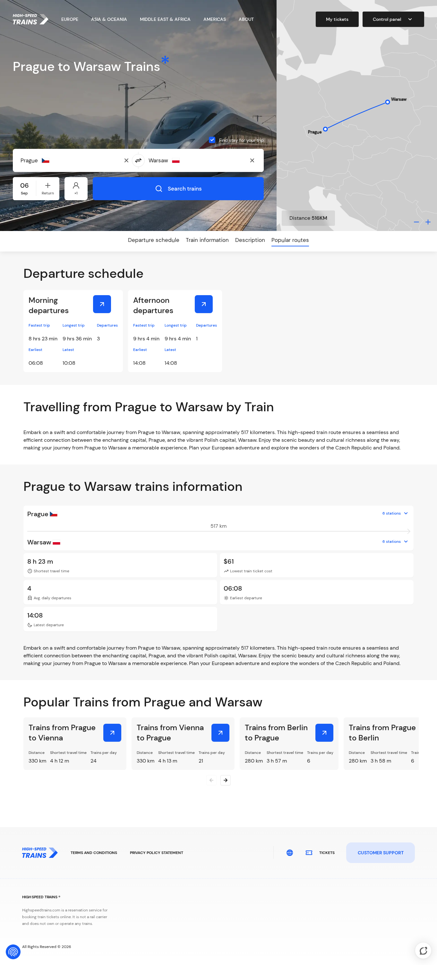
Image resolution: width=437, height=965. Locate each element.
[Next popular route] (225, 780)
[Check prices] (102, 304)
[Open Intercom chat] (423, 951)
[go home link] (30, 19)
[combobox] (52, 160)
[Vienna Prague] (220, 733)
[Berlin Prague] (324, 733)
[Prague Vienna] (112, 733)
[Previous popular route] (211, 780)
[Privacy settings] (13, 951)
